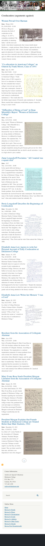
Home (6, 507)
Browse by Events (10, 517)
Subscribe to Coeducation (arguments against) (2, 465)
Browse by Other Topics (12, 521)
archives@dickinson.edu (12, 486)
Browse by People (10, 510)
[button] (30, 35)
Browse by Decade (10, 524)
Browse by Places (10, 512)
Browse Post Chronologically (13, 526)
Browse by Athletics (11, 519)
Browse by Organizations (12, 514)
